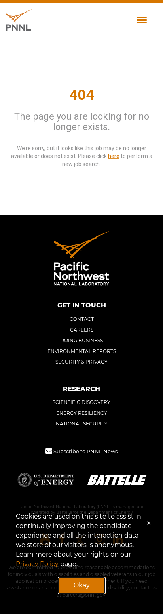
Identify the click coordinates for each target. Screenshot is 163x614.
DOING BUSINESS (81, 340)
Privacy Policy (37, 564)
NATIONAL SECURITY (82, 424)
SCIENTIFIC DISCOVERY (81, 402)
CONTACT (82, 319)
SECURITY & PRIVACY (81, 362)
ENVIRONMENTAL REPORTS (81, 351)
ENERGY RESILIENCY (81, 413)
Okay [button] (82, 585)
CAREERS (81, 330)
